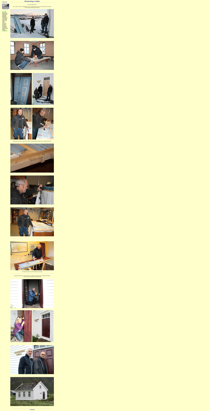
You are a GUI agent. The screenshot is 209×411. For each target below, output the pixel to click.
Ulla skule (4, 23)
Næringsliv (4, 26)
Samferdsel (4, 27)
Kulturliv (4, 24)
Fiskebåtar (4, 16)
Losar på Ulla (5, 28)
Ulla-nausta (4, 20)
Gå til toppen (32, 409)
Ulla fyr (3, 22)
